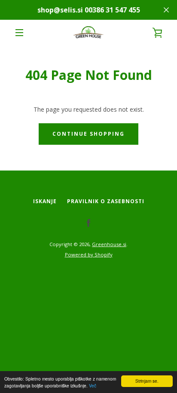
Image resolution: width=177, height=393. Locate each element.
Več (92, 385)
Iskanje (45, 201)
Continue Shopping (88, 133)
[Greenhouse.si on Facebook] (88, 223)
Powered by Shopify (89, 254)
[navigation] (19, 32)
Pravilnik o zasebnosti (105, 201)
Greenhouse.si (109, 244)
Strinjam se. (147, 381)
